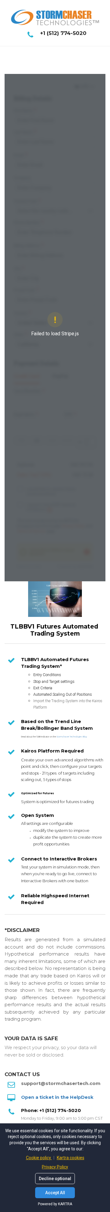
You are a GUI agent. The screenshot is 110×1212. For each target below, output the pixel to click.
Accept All (55, 1192)
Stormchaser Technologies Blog (72, 737)
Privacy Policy (55, 1166)
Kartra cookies (70, 1157)
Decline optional (55, 1178)
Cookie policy (39, 1157)
